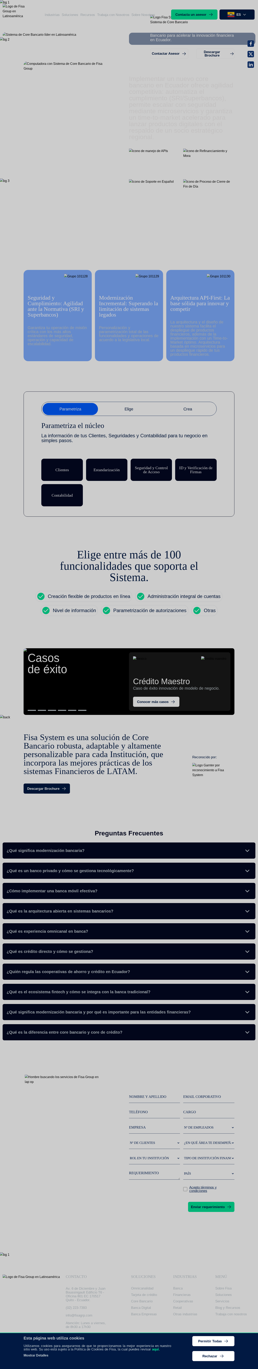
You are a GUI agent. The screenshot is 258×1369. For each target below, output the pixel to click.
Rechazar (209, 1356)
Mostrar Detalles (36, 1355)
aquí (155, 1349)
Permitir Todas (210, 1341)
